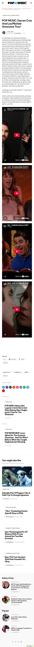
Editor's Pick (6, 15)
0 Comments (17, 33)
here (10, 92)
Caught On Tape (10, 528)
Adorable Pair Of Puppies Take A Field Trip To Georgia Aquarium (16, 494)
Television (13, 507)
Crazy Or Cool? (16, 553)
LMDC (27, 372)
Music (17, 15)
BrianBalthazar (10, 542)
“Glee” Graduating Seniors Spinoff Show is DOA (16, 512)
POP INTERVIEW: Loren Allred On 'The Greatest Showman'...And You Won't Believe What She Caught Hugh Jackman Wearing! (16, 437)
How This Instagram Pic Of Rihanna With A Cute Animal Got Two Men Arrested (16, 535)
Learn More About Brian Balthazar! (19, 618)
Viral (8, 489)
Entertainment (15, 614)
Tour (5, 375)
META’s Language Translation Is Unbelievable (21, 629)
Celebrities (8, 553)
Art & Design (15, 582)
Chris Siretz (11, 31)
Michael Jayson (10, 517)
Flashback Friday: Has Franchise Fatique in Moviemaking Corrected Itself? (21, 600)
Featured (13, 15)
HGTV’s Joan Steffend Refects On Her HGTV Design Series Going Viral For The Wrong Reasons (21, 586)
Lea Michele (17, 372)
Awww (4, 489)
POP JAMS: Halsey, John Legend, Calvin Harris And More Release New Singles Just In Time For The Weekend (16, 410)
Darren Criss (7, 372)
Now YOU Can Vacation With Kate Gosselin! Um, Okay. (15, 559)
